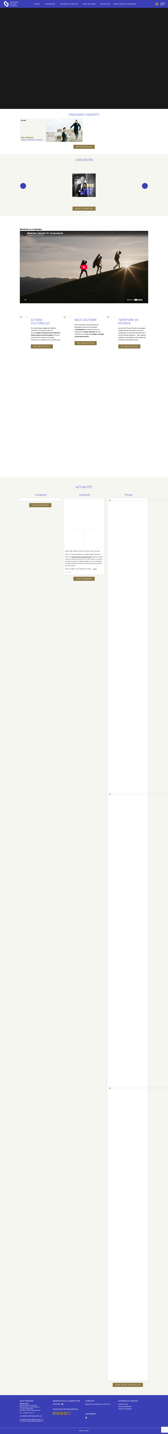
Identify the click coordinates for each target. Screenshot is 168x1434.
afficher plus (84, 146)
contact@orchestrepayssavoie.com (31, 1416)
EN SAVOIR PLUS (41, 346)
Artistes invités (123, 1404)
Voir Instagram (40, 505)
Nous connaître (84, 208)
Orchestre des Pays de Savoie (81, 557)
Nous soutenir (89, 4)
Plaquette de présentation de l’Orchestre (97, 1404)
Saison (37, 4)
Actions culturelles (69, 4)
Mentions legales (84, 1431)
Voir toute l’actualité (127, 1384)
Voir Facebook (84, 578)
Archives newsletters (125, 1409)
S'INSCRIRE (57, 1404)
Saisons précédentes (125, 1406)
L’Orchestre (50, 4)
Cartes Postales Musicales (124, 4)
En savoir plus (78, 1428)
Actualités (105, 4)
